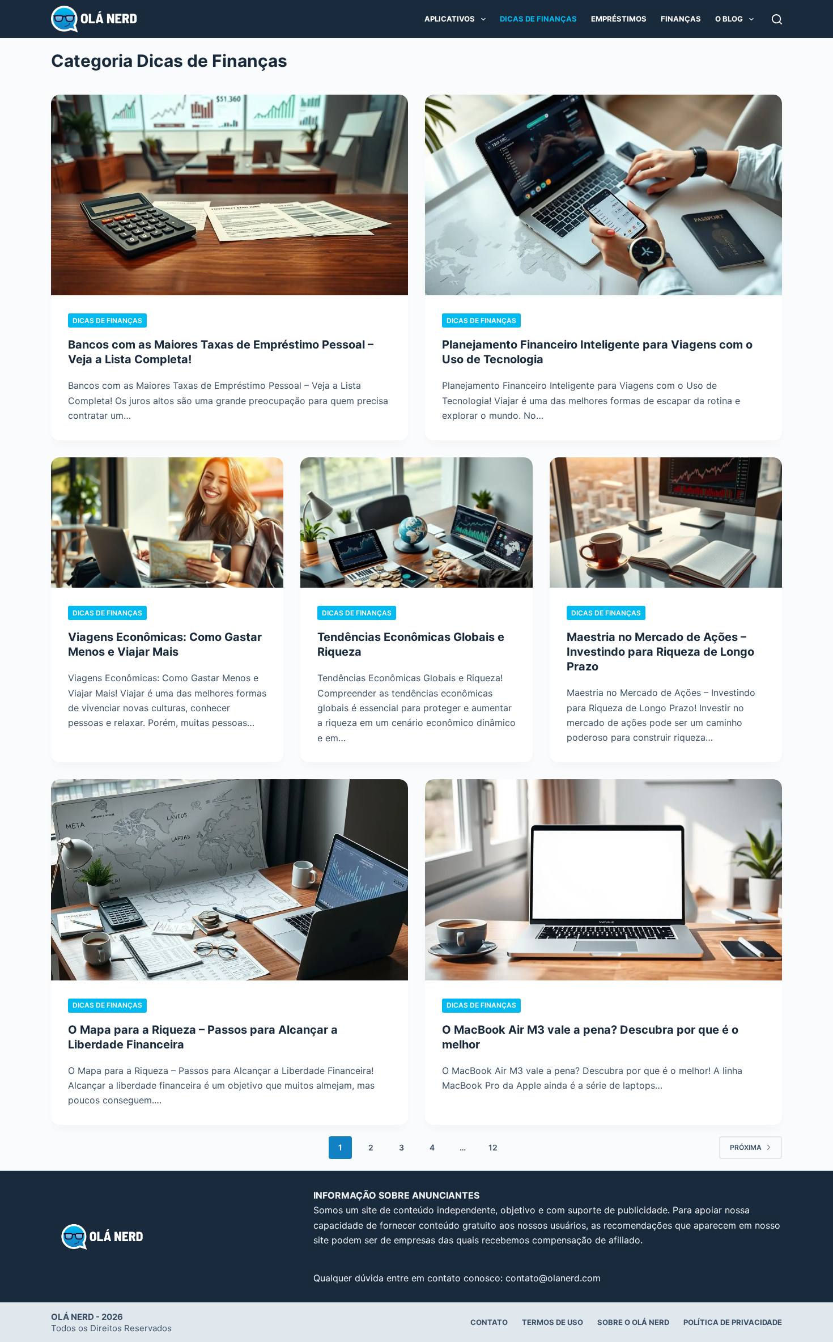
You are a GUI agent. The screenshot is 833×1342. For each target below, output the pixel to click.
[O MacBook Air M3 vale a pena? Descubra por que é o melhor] (603, 879)
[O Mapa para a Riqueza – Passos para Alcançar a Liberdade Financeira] (229, 879)
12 (493, 1147)
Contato (489, 1322)
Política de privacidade (732, 1322)
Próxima (746, 1147)
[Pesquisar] (777, 19)
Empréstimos (619, 18)
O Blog (729, 18)
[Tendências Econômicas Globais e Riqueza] (416, 522)
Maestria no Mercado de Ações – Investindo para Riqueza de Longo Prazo (660, 651)
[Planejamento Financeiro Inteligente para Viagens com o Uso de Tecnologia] (603, 195)
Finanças (681, 18)
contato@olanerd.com (553, 1278)
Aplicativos (449, 18)
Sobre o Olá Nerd (633, 1322)
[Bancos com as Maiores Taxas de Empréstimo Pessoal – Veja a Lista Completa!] (229, 195)
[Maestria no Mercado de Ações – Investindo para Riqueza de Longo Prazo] (666, 522)
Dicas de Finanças (538, 18)
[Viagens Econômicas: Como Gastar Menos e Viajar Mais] (167, 522)
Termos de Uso (552, 1322)
